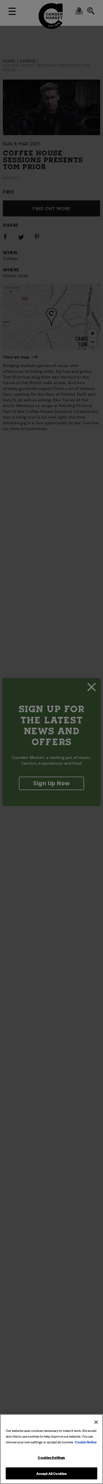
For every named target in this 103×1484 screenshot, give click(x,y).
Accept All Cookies (51, 1473)
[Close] (96, 1422)
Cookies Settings (51, 1457)
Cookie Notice (86, 1441)
